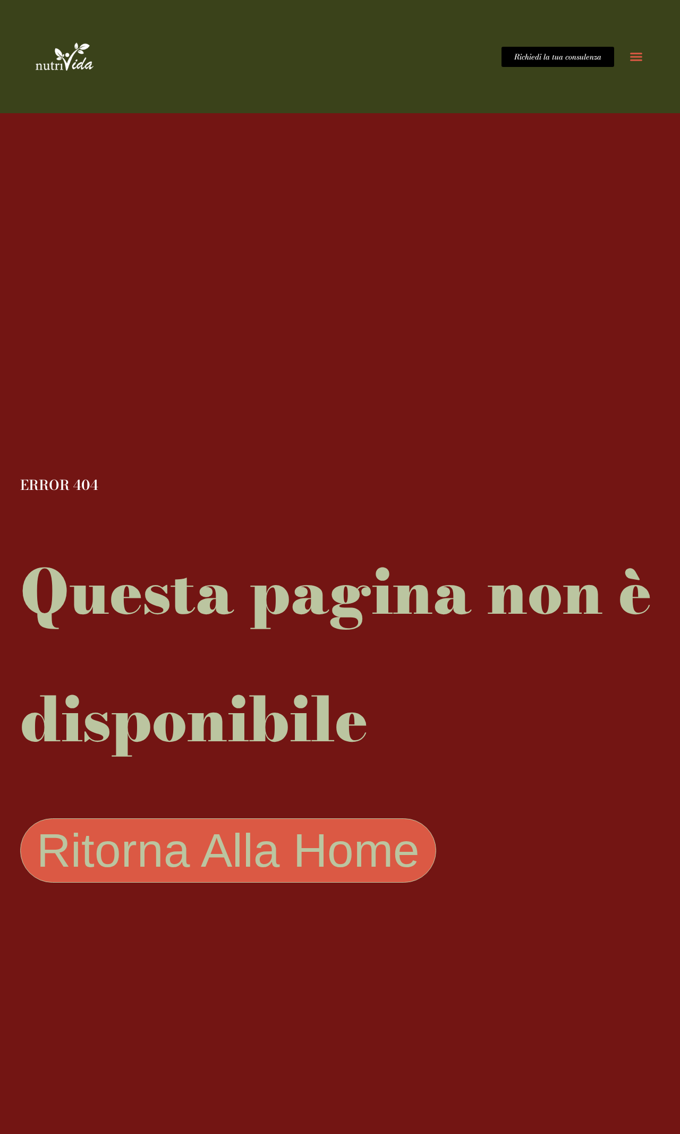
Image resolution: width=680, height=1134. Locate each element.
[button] (636, 57)
